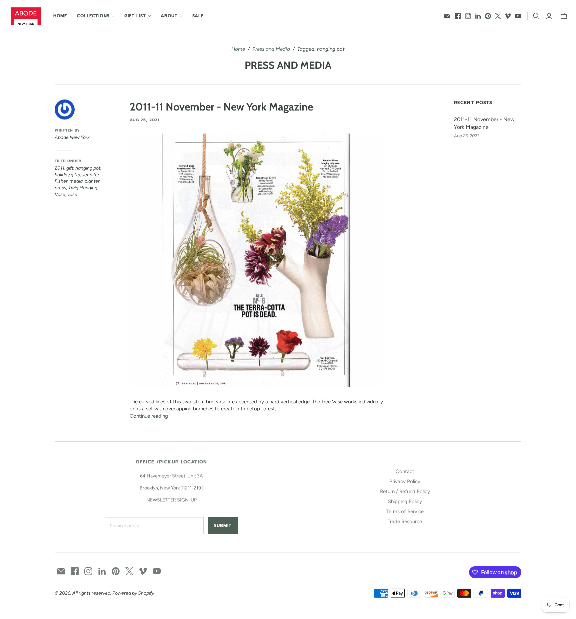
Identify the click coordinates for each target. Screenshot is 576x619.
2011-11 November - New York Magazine (221, 106)
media (76, 181)
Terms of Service (405, 511)
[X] (498, 16)
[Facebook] (457, 16)
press (60, 188)
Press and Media (271, 49)
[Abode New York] (26, 16)
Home (60, 16)
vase (72, 194)
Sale (198, 16)
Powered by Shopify (133, 593)
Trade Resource (405, 522)
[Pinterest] (488, 16)
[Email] (447, 16)
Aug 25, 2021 (145, 120)
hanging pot (87, 168)
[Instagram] (468, 16)
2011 (59, 168)
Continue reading (149, 416)
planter (92, 181)
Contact (405, 471)
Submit (223, 526)
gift (69, 168)
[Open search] (536, 16)
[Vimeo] (508, 16)
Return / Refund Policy (405, 491)
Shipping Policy (405, 501)
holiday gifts (67, 175)
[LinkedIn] (478, 16)
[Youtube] (518, 16)
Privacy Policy (404, 481)
